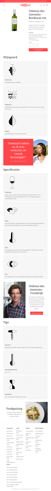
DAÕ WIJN (28, 450)
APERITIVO (9, 446)
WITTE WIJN (10, 433)
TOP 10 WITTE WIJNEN (12, 472)
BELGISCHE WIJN (19, 431)
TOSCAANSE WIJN (29, 446)
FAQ (37, 40)
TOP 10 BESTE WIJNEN (12, 467)
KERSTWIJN (9, 449)
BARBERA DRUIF (39, 433)
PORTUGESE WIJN (19, 449)
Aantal (30, 42)
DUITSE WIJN (19, 459)
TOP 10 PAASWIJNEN (12, 479)
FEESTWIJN (9, 454)
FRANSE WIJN (19, 435)
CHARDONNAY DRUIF (38, 441)
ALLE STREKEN (29, 431)
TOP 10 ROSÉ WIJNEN (12, 474)
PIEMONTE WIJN (28, 442)
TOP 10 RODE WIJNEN (12, 470)
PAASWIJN (9, 451)
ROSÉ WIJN (9, 436)
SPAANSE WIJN (20, 456)
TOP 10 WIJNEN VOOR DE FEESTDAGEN (13, 485)
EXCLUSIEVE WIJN (10, 457)
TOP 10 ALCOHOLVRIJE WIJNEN (14, 482)
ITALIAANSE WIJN (19, 438)
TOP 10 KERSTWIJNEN (12, 477)
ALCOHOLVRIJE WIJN (10, 443)
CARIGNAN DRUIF (38, 436)
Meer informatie (36, 313)
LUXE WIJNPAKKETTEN (11, 461)
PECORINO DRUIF (37, 445)
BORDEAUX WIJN (28, 434)
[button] (4, 5)
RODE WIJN (9, 431)
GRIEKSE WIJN (19, 441)
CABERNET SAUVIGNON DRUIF (38, 450)
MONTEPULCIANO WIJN (30, 438)
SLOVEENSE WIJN (19, 453)
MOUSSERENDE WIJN (10, 439)
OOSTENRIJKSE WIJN (20, 445)
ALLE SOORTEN (39, 431)
